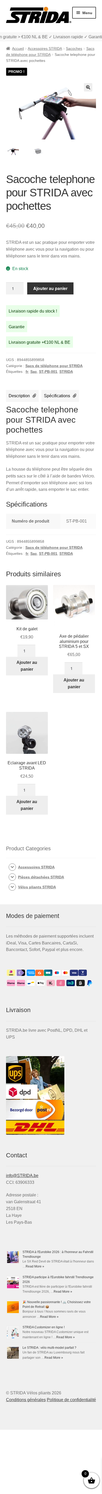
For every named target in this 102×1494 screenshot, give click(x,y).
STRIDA (66, 371)
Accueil (18, 48)
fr (27, 371)
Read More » (35, 1266)
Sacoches (74, 48)
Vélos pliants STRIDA (37, 887)
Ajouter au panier (50, 288)
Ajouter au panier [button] (26, 665)
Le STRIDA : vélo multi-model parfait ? (49, 1348)
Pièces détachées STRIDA (41, 877)
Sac (33, 371)
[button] (88, 87)
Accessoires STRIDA (45, 48)
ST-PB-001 (48, 371)
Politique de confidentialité (71, 1400)
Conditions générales (26, 1400)
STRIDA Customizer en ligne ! (43, 1327)
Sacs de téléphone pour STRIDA (54, 366)
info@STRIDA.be (22, 1175)
